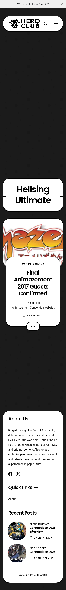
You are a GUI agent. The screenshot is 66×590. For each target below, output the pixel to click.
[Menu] (56, 23)
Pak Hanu (37, 315)
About (12, 499)
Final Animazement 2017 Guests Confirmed (33, 283)
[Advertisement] (33, 64)
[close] (62, 4)
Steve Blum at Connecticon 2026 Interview (42, 528)
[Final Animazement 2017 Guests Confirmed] (33, 243)
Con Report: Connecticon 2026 (42, 550)
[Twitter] (18, 474)
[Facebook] (10, 474)
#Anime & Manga (33, 263)
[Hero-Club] (24, 23)
